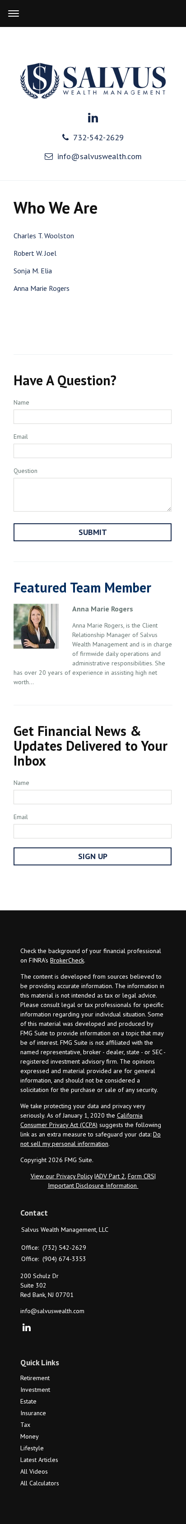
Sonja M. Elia (33, 270)
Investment (35, 1390)
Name (21, 402)
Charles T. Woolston (44, 235)
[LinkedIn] (26, 1328)
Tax (25, 1425)
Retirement (35, 1378)
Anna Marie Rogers (42, 288)
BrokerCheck (67, 960)
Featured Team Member (82, 587)
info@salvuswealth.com (99, 156)
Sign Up (92, 856)
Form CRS (141, 1176)
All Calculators (39, 1483)
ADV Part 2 (110, 1176)
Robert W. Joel (35, 253)
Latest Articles (39, 1460)
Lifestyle (32, 1448)
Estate (28, 1401)
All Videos (34, 1471)
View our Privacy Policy (62, 1176)
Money (29, 1436)
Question (25, 471)
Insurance (33, 1413)
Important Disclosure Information (93, 1185)
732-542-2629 (98, 137)
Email (21, 436)
